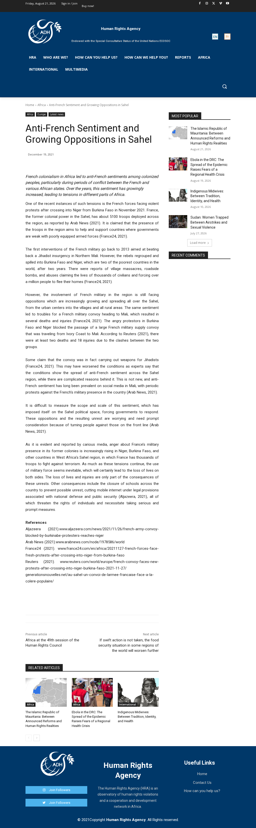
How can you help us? (202, 791)
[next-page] (37, 738)
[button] (224, 86)
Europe (42, 114)
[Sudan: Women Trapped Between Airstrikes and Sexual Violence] (178, 221)
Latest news (57, 114)
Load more (198, 243)
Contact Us (202, 782)
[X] (213, 3)
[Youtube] (227, 3)
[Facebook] (200, 3)
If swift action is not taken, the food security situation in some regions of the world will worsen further (128, 645)
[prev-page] (29, 738)
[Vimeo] (221, 3)
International (127, 704)
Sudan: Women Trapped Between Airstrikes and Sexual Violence (209, 222)
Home (30, 105)
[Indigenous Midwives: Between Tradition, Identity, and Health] (138, 692)
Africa (42, 105)
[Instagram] (207, 3)
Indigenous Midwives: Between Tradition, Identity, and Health (137, 716)
